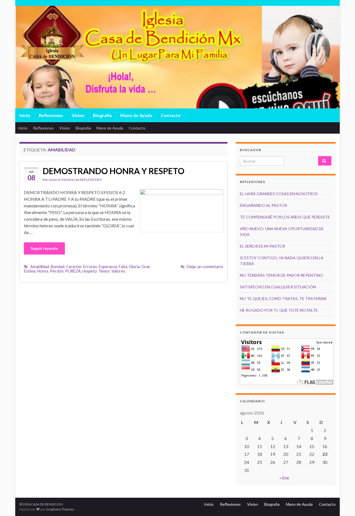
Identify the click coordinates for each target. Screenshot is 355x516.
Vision (78, 115)
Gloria (134, 266)
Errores (90, 266)
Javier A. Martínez (62, 179)
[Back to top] (342, 503)
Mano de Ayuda (136, 115)
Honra (42, 271)
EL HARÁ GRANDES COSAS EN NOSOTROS (279, 193)
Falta (123, 266)
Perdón (57, 271)
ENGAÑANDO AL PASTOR (263, 205)
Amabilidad (39, 266)
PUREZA (73, 271)
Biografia (102, 115)
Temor (104, 271)
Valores (118, 271)
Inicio (24, 115)
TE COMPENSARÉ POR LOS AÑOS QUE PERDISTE (285, 217)
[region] (177, 69)
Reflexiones (51, 115)
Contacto (171, 115)
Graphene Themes (60, 509)
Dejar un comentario (205, 266)
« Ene (284, 477)
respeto (89, 271)
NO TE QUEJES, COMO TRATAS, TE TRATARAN (283, 298)
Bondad (57, 266)
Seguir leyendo (44, 248)
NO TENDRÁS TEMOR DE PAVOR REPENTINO (281, 275)
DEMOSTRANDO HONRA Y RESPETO (113, 171)
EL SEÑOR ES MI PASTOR (262, 246)
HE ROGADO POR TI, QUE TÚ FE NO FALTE (279, 310)
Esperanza (108, 266)
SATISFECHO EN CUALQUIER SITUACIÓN (278, 286)
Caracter (74, 266)
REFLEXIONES (91, 179)
